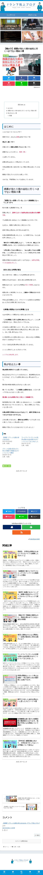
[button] (39, 447)
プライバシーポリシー (12, 869)
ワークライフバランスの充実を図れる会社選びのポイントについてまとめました (30, 439)
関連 (10, 115)
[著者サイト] (12, 527)
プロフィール (31, 866)
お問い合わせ (31, 869)
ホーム (12, 866)
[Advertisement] (21, 94)
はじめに (10, 108)
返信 (38, 835)
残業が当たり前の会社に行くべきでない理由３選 (22, 110)
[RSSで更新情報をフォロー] (21, 532)
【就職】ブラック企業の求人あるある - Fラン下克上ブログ (21, 823)
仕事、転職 (7, 466)
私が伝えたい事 (12, 113)
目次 (19, 105)
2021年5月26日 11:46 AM (8, 828)
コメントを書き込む (21, 841)
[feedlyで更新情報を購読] (31, 527)
